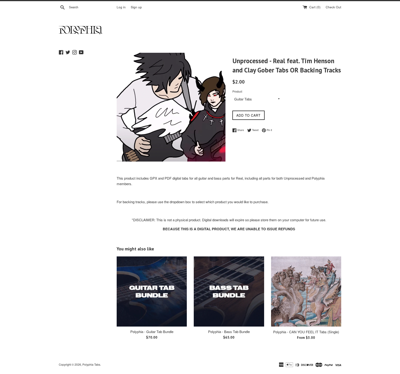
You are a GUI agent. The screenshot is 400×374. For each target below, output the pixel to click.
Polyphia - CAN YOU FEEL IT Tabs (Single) (306, 331)
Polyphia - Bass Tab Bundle (229, 331)
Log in (121, 7)
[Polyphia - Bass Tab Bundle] (229, 291)
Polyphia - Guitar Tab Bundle (151, 331)
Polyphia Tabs (91, 364)
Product (237, 91)
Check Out (333, 7)
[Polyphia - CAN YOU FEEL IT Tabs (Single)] (306, 291)
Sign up (136, 7)
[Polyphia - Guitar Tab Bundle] (152, 291)
